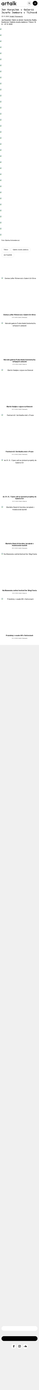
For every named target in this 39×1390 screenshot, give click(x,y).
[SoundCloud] (25, 1346)
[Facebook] (13, 1346)
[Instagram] (19, 1346)
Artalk (12, 16)
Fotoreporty (19, 16)
